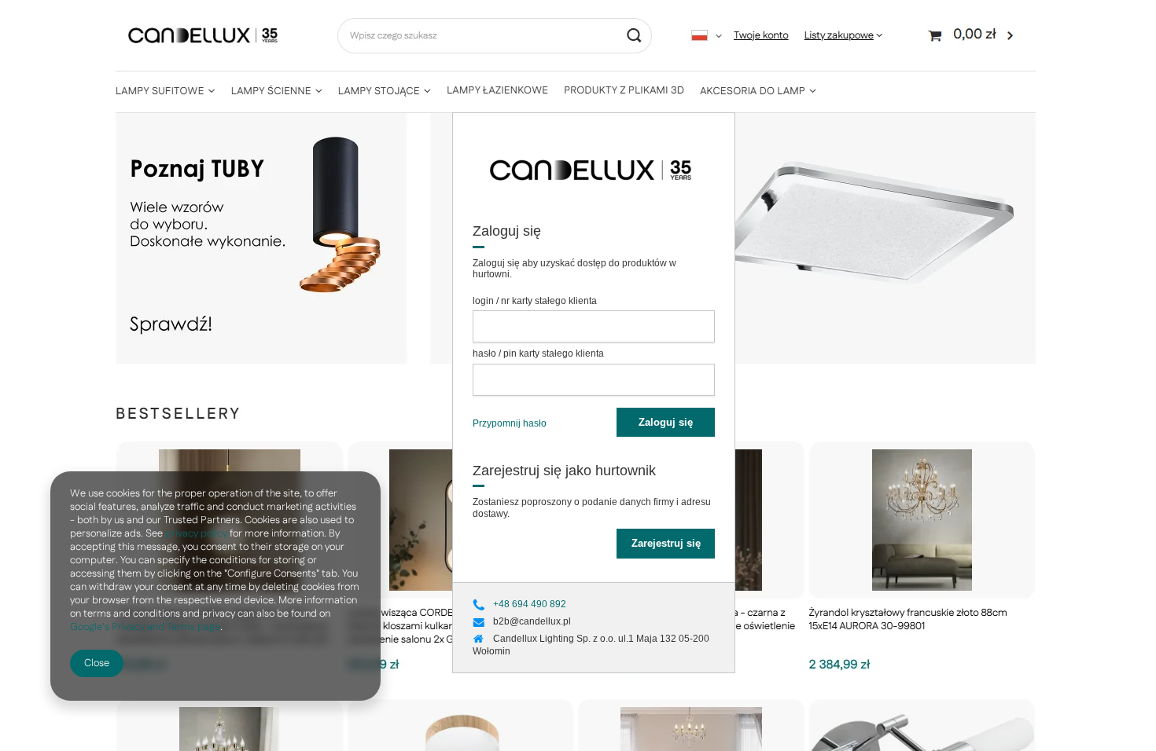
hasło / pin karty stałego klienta (538, 353)
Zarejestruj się (666, 543)
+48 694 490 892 (529, 604)
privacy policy (196, 533)
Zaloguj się (666, 422)
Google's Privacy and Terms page (145, 627)
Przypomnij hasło (510, 423)
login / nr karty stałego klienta (535, 300)
